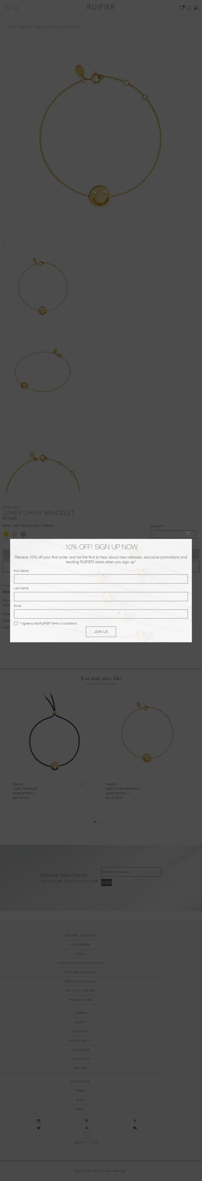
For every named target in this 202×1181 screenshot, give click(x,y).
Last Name (21, 588)
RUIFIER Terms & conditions (58, 623)
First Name (21, 571)
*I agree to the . (48, 623)
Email (17, 606)
